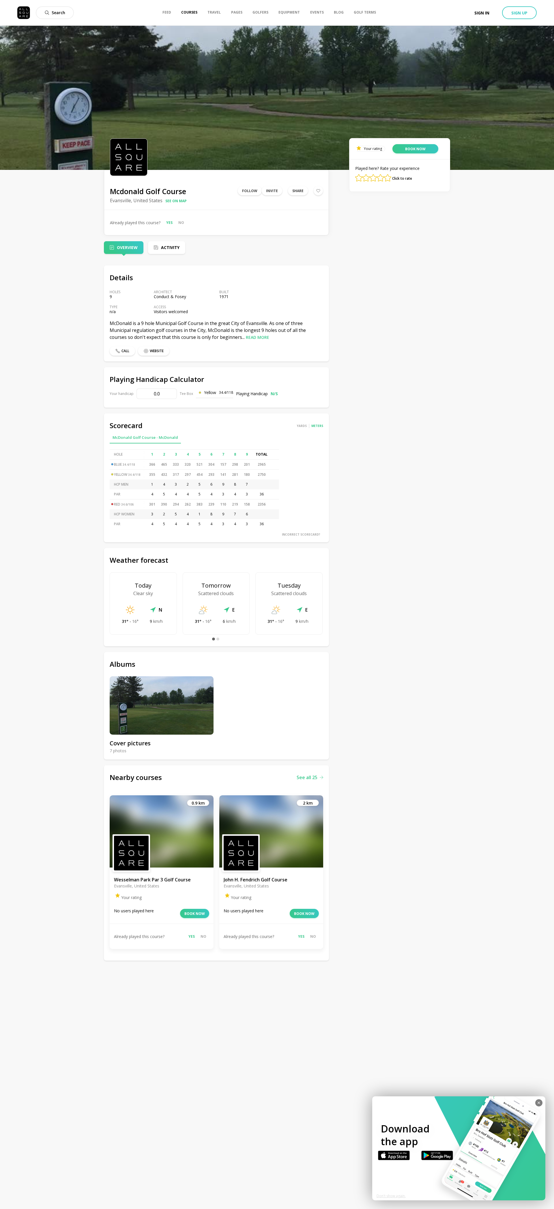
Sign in (481, 13)
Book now (194, 913)
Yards (302, 426)
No (181, 222)
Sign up (519, 13)
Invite (272, 190)
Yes (169, 222)
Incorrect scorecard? (301, 534)
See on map (176, 200)
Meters (317, 426)
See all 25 (307, 777)
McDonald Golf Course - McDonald (145, 437)
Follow (249, 190)
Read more (257, 337)
